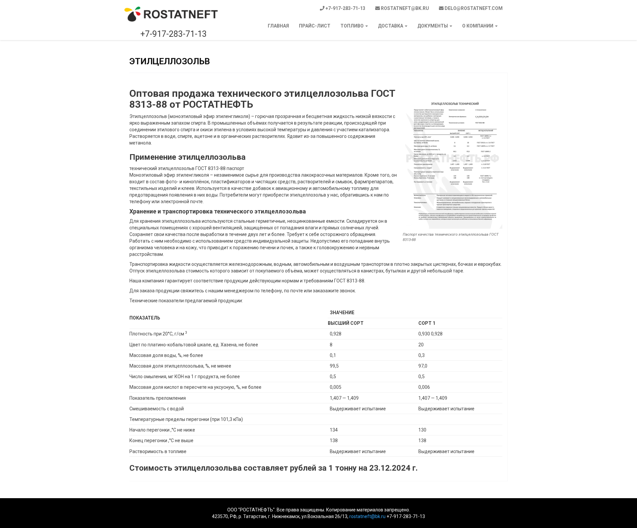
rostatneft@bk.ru (404, 8)
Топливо (352, 26)
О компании (478, 26)
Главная (278, 26)
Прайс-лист (314, 26)
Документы (433, 26)
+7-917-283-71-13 (344, 8)
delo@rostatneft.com (473, 8)
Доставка (391, 26)
